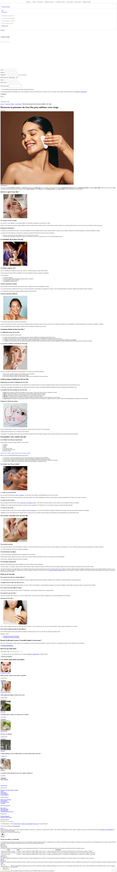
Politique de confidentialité (27, 823)
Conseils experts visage (5, 692)
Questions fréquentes (5, 816)
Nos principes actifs (5, 802)
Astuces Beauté (18, 104)
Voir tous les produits (6, 6)
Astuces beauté (70, 1)
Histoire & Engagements (6, 799)
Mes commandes (4, 810)
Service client (4, 12)
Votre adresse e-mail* (5, 651)
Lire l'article (3, 680)
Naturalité (3, 750)
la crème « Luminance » (19, 495)
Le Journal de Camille (60, 1)
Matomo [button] (2, 859)
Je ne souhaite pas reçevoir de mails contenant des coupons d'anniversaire (17, 89)
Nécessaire (4, 845)
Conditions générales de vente (7, 811)
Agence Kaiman (16, 826)
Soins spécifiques (4, 793)
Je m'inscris (3, 94)
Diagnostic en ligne (87, 1)
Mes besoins (40, 1)
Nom (2, 69)
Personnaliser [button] (14, 832)
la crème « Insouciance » (32, 510)
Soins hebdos (3, 792)
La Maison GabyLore (49, 1)
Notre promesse (4, 800)
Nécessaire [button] (3, 844)
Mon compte (3, 807)
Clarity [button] (2, 863)
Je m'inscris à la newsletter (6, 656)
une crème (9, 387)
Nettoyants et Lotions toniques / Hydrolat (9, 790)
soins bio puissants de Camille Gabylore (57, 570)
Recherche (28, 1)
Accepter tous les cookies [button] (6, 832)
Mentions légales (17, 823)
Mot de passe (4, 82)
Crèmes (2, 791)
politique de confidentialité (80, 91)
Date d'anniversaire (5, 85)
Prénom (2, 72)
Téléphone (3, 74)
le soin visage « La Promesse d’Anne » (28, 502)
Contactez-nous (4, 785)
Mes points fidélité (4, 809)
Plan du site (35, 823)
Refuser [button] (18, 832)
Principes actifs (4, 731)
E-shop (34, 1)
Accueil (2, 104)
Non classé (3, 711)
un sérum (16, 387)
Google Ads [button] (3, 855)
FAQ (2, 10)
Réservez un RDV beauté (6, 817)
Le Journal (3, 803)
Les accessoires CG (5, 795)
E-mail (2, 80)
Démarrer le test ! (5, 25)
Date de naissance (5, 77)
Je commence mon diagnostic (7, 645)
